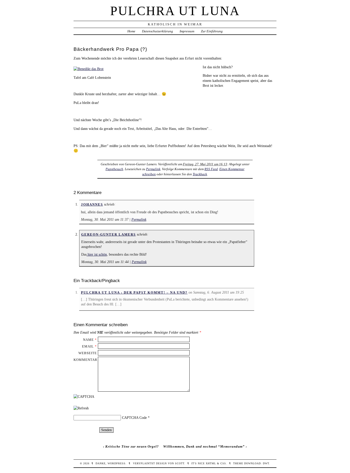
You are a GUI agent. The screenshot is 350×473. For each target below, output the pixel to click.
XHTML (211, 463)
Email (88, 346)
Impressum (187, 31)
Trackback (200, 174)
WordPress (117, 463)
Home (131, 31)
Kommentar (85, 360)
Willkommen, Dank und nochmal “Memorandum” (204, 446)
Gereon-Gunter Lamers (108, 234)
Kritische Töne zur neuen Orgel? (132, 446)
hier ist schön (97, 254)
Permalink (153, 169)
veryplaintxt (144, 463)
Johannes (92, 204)
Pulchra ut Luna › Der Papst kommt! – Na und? (134, 292)
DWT (266, 463)
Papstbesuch (114, 169)
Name (88, 340)
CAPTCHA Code (134, 418)
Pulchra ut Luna (175, 11)
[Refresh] (81, 408)
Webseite (87, 353)
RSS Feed (211, 169)
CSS (223, 463)
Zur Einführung (212, 31)
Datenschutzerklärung (157, 31)
